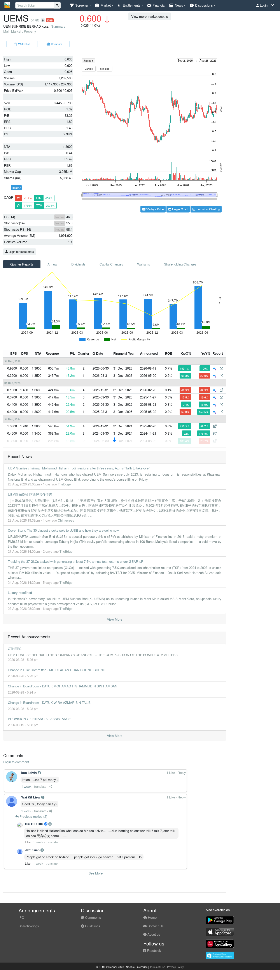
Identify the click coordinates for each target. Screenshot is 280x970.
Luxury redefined (20, 592)
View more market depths (149, 16)
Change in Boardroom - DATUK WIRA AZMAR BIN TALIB (49, 702)
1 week (26, 786)
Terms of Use (157, 967)
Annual (52, 264)
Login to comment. (16, 761)
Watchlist (23, 44)
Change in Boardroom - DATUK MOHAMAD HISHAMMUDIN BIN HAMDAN (62, 686)
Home (152, 917)
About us (153, 934)
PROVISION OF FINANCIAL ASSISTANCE (39, 718)
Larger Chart (179, 209)
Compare (56, 44)
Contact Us (155, 926)
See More (96, 873)
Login (263, 5)
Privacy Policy (175, 967)
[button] (80, 5)
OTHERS (14, 648)
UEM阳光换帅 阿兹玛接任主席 (30, 494)
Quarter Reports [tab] (21, 264)
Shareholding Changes (180, 264)
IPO (21, 917)
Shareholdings (29, 926)
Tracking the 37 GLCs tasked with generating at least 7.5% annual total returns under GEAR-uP (75, 561)
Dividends (78, 264)
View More (114, 619)
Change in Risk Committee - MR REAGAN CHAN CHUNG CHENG (56, 669)
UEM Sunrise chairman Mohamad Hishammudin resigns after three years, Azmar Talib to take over (79, 468)
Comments (92, 917)
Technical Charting (207, 209)
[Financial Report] (221, 368)
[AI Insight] (214, 368)
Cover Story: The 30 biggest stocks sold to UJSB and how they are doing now (63, 530)
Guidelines (92, 926)
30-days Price (154, 209)
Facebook (153, 950)
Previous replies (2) (33, 816)
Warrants (143, 264)
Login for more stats (21, 252)
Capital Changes (111, 264)
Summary (58, 26)
